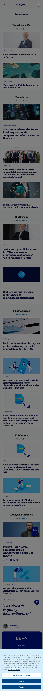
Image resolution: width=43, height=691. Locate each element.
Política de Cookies (14, 669)
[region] (21, 670)
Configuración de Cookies (21, 675)
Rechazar (21, 681)
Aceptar (21, 687)
